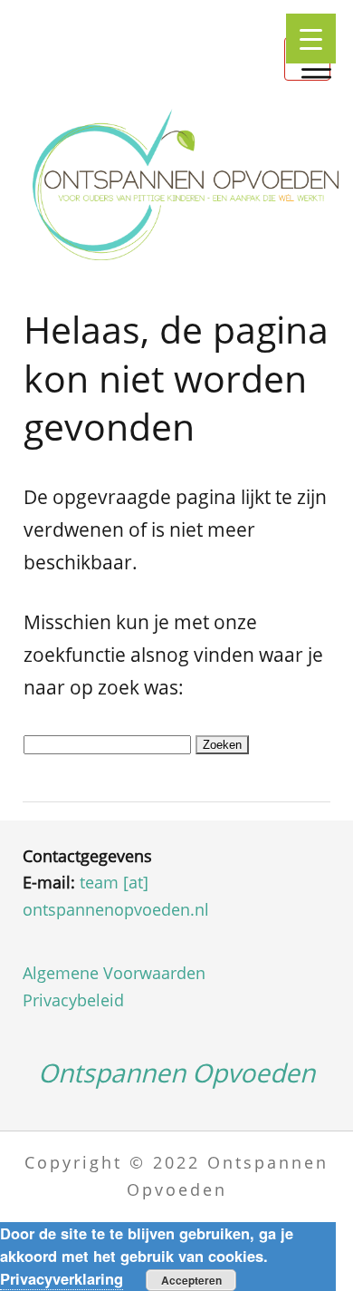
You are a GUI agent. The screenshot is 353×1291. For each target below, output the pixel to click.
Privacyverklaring (61, 1278)
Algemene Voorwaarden (114, 973)
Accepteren (191, 1280)
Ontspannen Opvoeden (176, 1072)
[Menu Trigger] (311, 38)
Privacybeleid (73, 1000)
